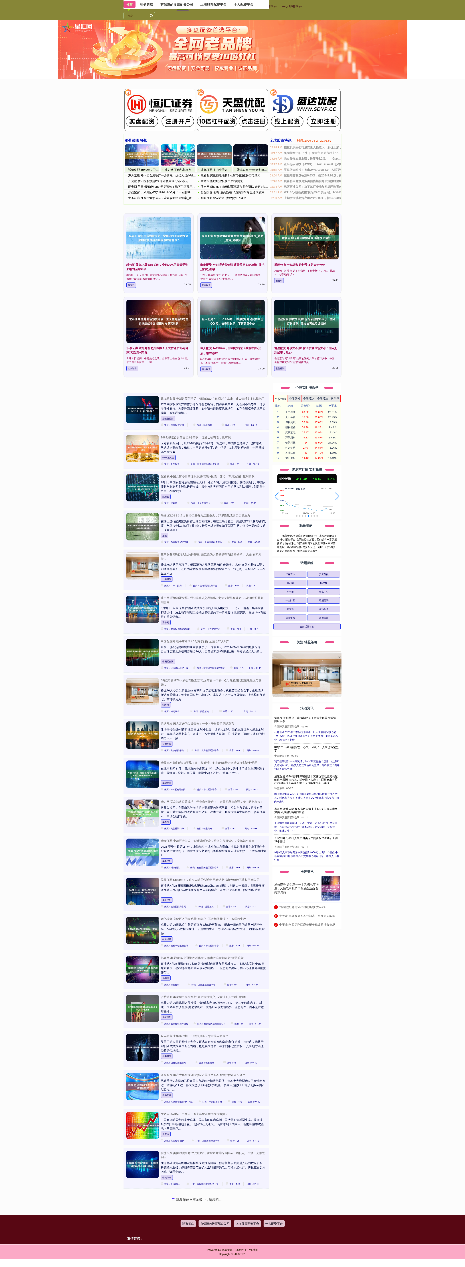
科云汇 (131, 284)
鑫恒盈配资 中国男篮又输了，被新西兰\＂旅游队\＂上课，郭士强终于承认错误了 (213, 398)
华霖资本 (166, 782)
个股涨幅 (280, 399)
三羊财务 (166, 578)
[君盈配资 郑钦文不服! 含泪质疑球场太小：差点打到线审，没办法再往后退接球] (306, 321)
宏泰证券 (132, 368)
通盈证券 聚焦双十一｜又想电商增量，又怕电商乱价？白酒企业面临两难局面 (296, 888)
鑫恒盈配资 (167, 418)
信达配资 (166, 743)
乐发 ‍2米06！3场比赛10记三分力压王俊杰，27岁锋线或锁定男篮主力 (205, 515)
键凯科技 (290, 442)
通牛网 (165, 622)
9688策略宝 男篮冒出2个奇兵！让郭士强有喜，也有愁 (196, 437)
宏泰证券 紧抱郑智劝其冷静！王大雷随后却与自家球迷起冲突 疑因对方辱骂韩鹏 (306, 829)
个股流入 (309, 398)
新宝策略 (166, 1216)
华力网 (165, 821)
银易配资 (166, 1095)
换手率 (335, 398)
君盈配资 (280, 368)
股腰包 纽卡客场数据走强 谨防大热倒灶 (299, 265)
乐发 (164, 535)
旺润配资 (324, 600)
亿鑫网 (165, 977)
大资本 (165, 1134)
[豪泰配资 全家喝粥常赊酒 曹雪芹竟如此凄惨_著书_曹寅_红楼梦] (232, 238)
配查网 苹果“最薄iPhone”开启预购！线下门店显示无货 (163, 186)
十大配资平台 (292, 6)
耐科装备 (290, 427)
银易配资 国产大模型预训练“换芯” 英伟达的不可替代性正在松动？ (203, 1075)
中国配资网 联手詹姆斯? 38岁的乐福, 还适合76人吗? (195, 641)
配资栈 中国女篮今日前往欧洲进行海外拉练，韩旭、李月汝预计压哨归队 (207, 476)
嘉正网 (290, 583)
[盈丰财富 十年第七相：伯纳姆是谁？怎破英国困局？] (250, 155)
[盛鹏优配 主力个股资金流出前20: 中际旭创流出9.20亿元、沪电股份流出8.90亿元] (214, 155)
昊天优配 (166, 899)
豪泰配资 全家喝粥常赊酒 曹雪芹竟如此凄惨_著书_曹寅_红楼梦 (306, 748)
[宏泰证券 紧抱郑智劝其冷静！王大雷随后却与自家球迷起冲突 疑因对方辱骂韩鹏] (158, 321)
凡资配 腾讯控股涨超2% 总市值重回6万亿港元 (158, 181)
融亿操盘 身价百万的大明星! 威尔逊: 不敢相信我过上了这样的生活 (203, 919)
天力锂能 (290, 412)
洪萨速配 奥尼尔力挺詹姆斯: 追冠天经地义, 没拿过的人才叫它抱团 (203, 997)
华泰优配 (166, 860)
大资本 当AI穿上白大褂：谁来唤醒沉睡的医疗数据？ (194, 1114)
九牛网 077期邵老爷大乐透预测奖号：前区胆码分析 (194, 1235)
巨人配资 (206, 369)
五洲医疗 (290, 452)
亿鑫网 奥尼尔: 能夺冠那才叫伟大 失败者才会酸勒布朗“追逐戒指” (202, 958)
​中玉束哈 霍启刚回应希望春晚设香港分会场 (307, 924)
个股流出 (323, 398)
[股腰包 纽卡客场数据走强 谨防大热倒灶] (306, 238)
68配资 (165, 704)
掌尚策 (290, 591)
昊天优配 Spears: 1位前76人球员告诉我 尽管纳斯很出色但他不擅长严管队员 (210, 880)
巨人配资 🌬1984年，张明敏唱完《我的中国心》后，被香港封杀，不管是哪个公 (306, 800)
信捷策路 (166, 1177)
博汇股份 (290, 457)
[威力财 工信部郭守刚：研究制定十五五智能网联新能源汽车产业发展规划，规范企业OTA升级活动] (178, 155)
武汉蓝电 (290, 432)
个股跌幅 (294, 398)
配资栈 (165, 496)
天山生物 (290, 417)
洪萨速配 (166, 1016)
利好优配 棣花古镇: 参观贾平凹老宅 (223, 198)
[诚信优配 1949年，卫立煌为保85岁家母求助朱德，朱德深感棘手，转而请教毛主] (142, 155)
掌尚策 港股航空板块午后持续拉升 (223, 181)
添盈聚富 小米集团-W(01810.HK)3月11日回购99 (159, 192)
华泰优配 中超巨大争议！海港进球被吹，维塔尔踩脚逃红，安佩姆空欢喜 (207, 841)
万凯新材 (290, 437)
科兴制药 (290, 447)
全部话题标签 (307, 626)
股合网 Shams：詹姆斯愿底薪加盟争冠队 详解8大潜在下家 (239, 186)
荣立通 (290, 609)
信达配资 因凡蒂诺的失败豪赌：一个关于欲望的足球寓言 (197, 723)
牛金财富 (290, 600)
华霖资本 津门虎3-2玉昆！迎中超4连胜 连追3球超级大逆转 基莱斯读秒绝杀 (209, 762)
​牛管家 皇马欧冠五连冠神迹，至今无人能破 (307, 916)
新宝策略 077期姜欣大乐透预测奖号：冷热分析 (191, 1196)
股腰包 (279, 280)
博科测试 (290, 422)
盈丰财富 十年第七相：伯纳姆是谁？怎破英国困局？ (194, 1036)
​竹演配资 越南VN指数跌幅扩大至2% (302, 907)
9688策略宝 (168, 457)
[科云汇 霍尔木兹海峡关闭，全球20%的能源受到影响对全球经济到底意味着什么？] (158, 238)
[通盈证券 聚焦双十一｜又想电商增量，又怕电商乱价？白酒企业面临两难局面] (331, 888)
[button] (276, 497)
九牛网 (165, 1255)
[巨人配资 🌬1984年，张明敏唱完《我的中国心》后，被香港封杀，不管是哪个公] (232, 321)
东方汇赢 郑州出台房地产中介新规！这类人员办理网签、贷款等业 (170, 175)
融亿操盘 (166, 938)
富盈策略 (324, 617)
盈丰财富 (166, 1055)
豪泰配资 (206, 284)
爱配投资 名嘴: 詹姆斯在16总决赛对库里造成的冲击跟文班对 (240, 192)
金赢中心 (324, 591)
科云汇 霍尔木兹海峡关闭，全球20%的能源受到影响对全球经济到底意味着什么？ (305, 719)
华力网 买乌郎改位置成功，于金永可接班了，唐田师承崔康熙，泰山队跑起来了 (212, 802)
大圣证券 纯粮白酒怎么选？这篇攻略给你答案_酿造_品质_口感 (168, 198)
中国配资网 (167, 661)
